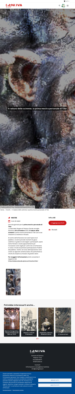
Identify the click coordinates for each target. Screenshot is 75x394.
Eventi (8, 210)
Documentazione (7, 390)
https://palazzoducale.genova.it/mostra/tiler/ (23, 261)
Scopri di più (12, 333)
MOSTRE (14, 218)
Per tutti (54, 229)
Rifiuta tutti (55, 380)
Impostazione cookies (18, 390)
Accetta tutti (55, 385)
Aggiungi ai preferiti (58, 223)
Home (2, 210)
